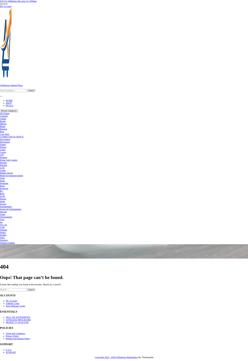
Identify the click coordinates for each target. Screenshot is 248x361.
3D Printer (4, 113)
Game (2, 150)
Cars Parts (4, 134)
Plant (2, 186)
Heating (3, 157)
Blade (2, 126)
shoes (2, 201)
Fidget (3, 144)
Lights (3, 170)
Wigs (2, 237)
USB (2, 227)
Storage (3, 212)
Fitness (3, 147)
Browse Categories (9, 111)
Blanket (3, 129)
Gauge (3, 152)
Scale (2, 196)
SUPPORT (11, 352)
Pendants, (4, 183)
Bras (2, 131)
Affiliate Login (12, 303)
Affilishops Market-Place (11, 85)
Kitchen (3, 165)
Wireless (4, 240)
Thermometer (6, 217)
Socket (3, 204)
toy (1, 222)
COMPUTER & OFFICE (12, 137)
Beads (3, 121)
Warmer (3, 230)
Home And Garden (8, 160)
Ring (2, 193)
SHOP (9, 103)
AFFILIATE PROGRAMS (18, 320)
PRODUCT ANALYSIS (17, 322)
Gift (2, 155)
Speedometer (6, 206)
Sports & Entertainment (10, 209)
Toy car (3, 225)
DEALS (9, 105)
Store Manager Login (15, 306)
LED (2, 168)
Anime (3, 119)
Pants (2, 181)
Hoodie (3, 162)
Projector (4, 188)
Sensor (3, 199)
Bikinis (3, 124)
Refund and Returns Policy (18, 338)
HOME (9, 100)
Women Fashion (7, 243)
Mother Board (6, 173)
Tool (2, 219)
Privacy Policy (12, 336)
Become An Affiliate (27, 1)
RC (1, 191)
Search (31, 90)
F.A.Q (8, 350)
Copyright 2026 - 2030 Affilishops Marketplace (116, 357)
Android (4, 116)
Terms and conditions (15, 333)
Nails (2, 178)
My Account (11, 301)
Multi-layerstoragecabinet (11, 175)
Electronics (5, 142)
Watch (3, 232)
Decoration (5, 139)
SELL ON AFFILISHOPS (18, 317)
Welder (3, 235)
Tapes (2, 214)
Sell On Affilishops (9, 1)
